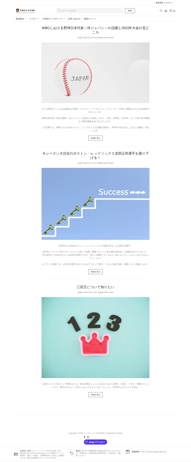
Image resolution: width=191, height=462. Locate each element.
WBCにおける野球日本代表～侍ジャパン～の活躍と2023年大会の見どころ (95, 30)
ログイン (169, 3)
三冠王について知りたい (96, 287)
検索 (130, 11)
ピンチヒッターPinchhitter (25, 10)
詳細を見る (95, 138)
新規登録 (159, 3)
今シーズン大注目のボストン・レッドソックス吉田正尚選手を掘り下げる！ (95, 155)
